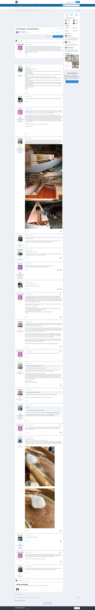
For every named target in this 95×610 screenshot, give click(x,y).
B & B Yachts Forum (28, 32)
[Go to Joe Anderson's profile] (20, 141)
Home (17, 5)
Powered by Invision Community (47, 604)
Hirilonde (20, 235)
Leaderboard (37, 7)
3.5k (20, 244)
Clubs (29, 5)
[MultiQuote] (25, 56)
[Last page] (23, 40)
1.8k (20, 117)
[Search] (79, 5)
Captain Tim (20, 263)
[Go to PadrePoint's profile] (20, 325)
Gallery (32, 5)
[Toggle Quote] (26, 365)
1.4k (20, 105)
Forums (21, 5)
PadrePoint (20, 321)
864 (20, 330)
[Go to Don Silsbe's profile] (20, 440)
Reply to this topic (58, 36)
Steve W (20, 96)
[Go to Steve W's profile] (20, 100)
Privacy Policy (45, 602)
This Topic (74, 5)
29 (20, 302)
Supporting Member (77, 77)
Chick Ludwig (20, 535)
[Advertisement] (33, 19)
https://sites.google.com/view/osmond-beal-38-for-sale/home (20, 275)
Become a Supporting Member (24, 7)
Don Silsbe (20, 437)
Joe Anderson (20, 138)
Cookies (50, 602)
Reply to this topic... (24, 589)
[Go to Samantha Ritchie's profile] (17, 32)
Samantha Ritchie (23, 31)
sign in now (38, 585)
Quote (28, 101)
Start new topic (48, 36)
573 (20, 413)
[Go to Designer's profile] (20, 112)
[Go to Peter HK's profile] (20, 69)
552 (20, 258)
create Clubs (74, 75)
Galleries (65, 76)
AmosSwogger (20, 249)
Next (21, 40)
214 (20, 272)
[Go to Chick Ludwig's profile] (20, 538)
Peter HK (20, 65)
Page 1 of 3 (27, 40)
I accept (77, 608)
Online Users (42, 7)
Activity (25, 5)
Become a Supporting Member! (72, 81)
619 (20, 74)
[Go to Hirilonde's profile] (20, 239)
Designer (20, 108)
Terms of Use (28, 608)
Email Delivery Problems (49, 7)
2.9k (20, 543)
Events (32, 7)
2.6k (20, 445)
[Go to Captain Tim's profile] (20, 267)
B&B (45, 330)
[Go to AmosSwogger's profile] (20, 253)
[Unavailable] (40, 466)
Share (53, 32)
